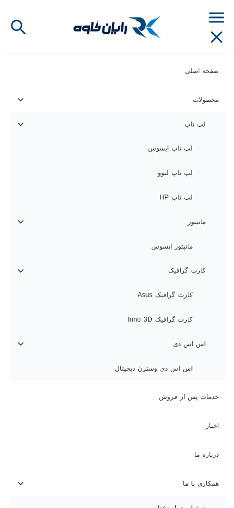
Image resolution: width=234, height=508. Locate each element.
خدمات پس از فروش (189, 397)
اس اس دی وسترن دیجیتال (154, 368)
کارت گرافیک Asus (165, 295)
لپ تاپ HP (176, 197)
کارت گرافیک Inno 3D (160, 319)
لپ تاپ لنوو (175, 173)
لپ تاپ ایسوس (170, 148)
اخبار (212, 426)
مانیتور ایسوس (172, 246)
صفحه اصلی (202, 71)
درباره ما (206, 454)
